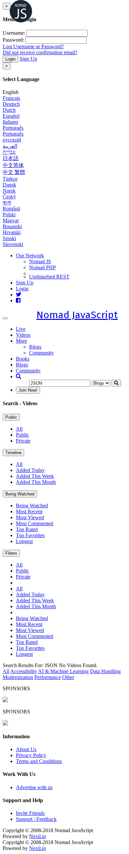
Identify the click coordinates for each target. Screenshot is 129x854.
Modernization (18, 677)
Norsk (9, 190)
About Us (26, 749)
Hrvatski (12, 232)
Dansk (9, 185)
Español (11, 116)
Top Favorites (30, 535)
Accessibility (23, 671)
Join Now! (28, 390)
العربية (10, 146)
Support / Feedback (36, 819)
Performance (47, 677)
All (19, 429)
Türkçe (10, 179)
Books (22, 359)
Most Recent (29, 511)
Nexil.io (37, 836)
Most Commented (34, 523)
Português (13, 128)
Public (11, 417)
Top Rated (27, 529)
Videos (23, 335)
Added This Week (35, 476)
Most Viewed (30, 517)
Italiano (10, 122)
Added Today (30, 470)
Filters (11, 553)
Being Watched (19, 493)
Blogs (35, 347)
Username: (14, 33)
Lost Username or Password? (33, 46)
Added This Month (36, 482)
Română (11, 208)
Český (9, 196)
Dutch (9, 110)
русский (12, 140)
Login (10, 59)
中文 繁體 (14, 172)
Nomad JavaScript (77, 315)
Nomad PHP (42, 267)
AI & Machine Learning (63, 671)
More (21, 341)
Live (20, 329)
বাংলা (7, 202)
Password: (13, 40)
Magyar (11, 220)
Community (41, 353)
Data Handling (105, 671)
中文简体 (13, 165)
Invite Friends (30, 813)
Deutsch (11, 104)
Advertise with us (34, 787)
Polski (9, 214)
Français (11, 98)
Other (68, 677)
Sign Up (28, 59)
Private (23, 441)
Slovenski (13, 244)
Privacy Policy (31, 755)
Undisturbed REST (49, 276)
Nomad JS (40, 261)
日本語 (11, 158)
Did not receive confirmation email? (40, 52)
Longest (24, 541)
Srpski (9, 238)
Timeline (13, 452)
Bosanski (12, 226)
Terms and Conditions (39, 761)
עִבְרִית (9, 152)
